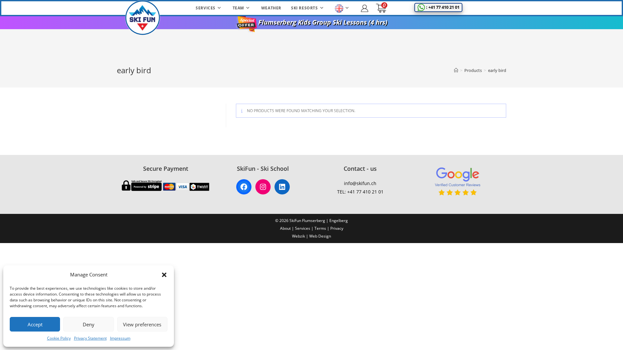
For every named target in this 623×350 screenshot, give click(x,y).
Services (302, 228)
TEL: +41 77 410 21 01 (360, 192)
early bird (497, 70)
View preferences (142, 324)
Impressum (120, 338)
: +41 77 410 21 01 (442, 7)
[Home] (456, 70)
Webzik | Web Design (311, 236)
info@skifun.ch (360, 183)
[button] (164, 275)
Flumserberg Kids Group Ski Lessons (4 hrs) (322, 22)
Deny (88, 324)
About (285, 228)
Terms (320, 228)
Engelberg (338, 220)
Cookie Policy (59, 338)
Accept (35, 324)
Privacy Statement (90, 338)
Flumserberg (313, 220)
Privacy (336, 228)
